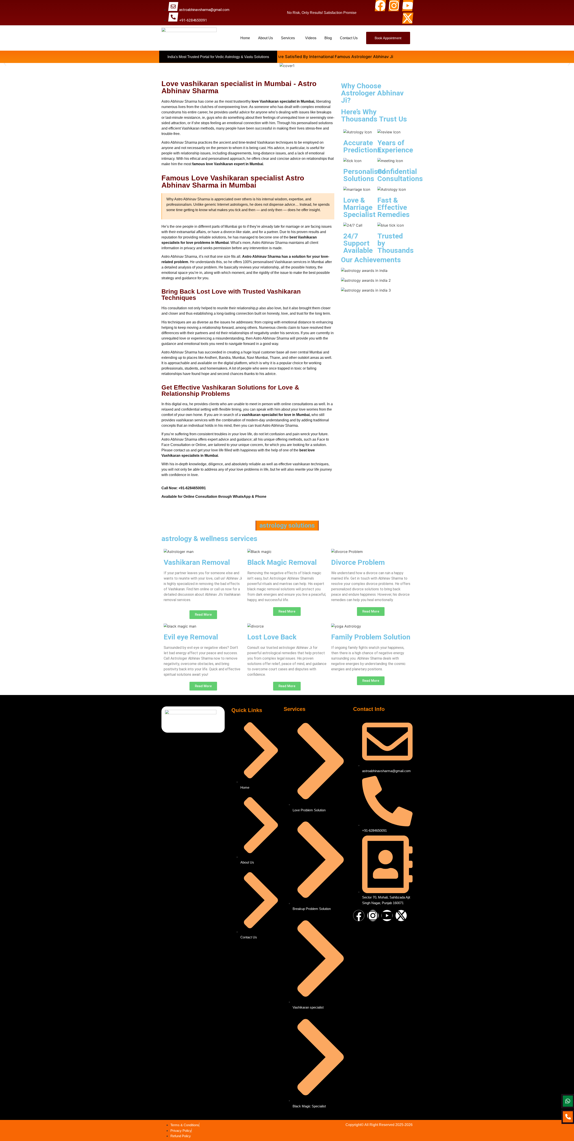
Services (288, 38)
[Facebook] (380, 5)
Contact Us (349, 38)
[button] (289, 38)
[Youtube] (407, 5)
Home (245, 38)
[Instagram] (394, 5)
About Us (265, 38)
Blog (328, 38)
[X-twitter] (407, 18)
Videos (310, 38)
